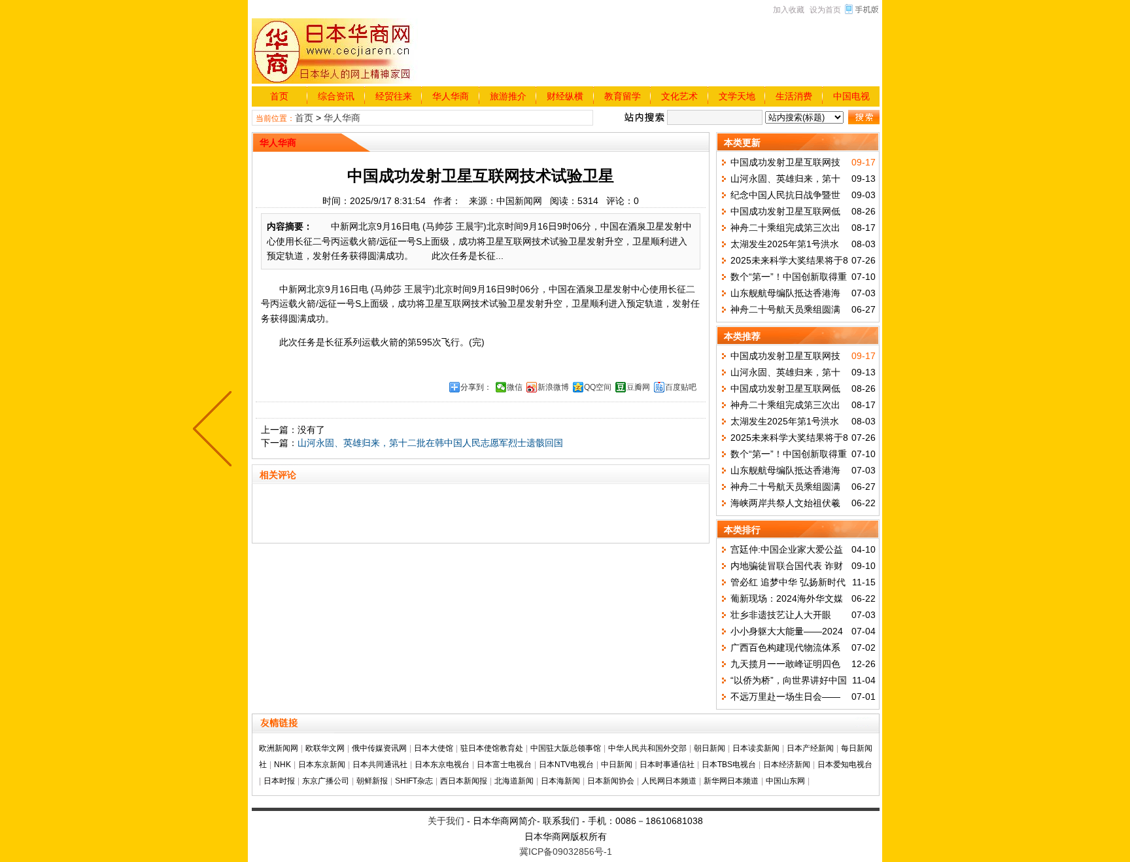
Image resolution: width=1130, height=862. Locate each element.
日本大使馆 (433, 748)
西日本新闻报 (463, 780)
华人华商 (450, 96)
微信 (514, 387)
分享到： (476, 387)
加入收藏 (788, 9)
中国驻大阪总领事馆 (565, 748)
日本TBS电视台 (729, 764)
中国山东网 (785, 780)
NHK (282, 764)
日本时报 (279, 780)
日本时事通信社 (667, 764)
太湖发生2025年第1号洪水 (784, 244)
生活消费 (794, 96)
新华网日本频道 (731, 780)
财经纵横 (565, 96)
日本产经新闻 (810, 748)
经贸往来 (393, 96)
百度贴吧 (680, 387)
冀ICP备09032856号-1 (565, 851)
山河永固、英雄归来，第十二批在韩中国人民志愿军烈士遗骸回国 (430, 443)
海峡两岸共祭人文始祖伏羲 (785, 503)
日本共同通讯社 (379, 764)
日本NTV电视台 (566, 764)
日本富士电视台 (504, 764)
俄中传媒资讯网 (379, 748)
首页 (279, 96)
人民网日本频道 (669, 780)
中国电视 (851, 96)
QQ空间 (597, 387)
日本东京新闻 (321, 764)
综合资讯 (336, 96)
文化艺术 (679, 96)
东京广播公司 (325, 780)
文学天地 (737, 96)
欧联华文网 (325, 748)
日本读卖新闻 (755, 748)
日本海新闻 (560, 780)
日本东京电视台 (442, 764)
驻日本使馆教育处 (491, 748)
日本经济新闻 (786, 764)
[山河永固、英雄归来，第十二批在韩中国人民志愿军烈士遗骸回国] (215, 431)
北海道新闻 (514, 780)
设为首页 (825, 9)
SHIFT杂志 (414, 780)
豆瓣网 (638, 387)
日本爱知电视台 (844, 764)
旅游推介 (508, 96)
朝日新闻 (709, 748)
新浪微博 (553, 387)
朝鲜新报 (372, 780)
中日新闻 (616, 764)
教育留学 (622, 96)
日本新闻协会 (610, 780)
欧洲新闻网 (278, 748)
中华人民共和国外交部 (647, 748)
